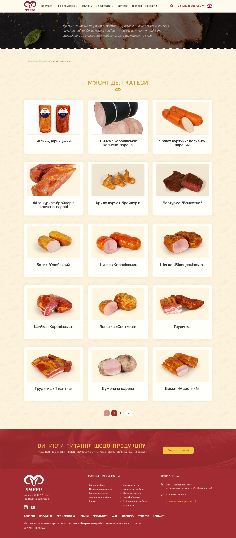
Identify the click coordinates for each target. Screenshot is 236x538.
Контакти (151, 6)
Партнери (122, 6)
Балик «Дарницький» (53, 141)
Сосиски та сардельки (100, 489)
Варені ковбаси (97, 485)
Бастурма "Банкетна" (182, 203)
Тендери (137, 6)
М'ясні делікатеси (132, 493)
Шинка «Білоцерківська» (182, 265)
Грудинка (182, 327)
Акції (115, 516)
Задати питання (178, 450)
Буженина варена (118, 389)
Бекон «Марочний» (182, 389)
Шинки (92, 501)
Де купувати (103, 6)
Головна (29, 516)
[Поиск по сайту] (172, 6)
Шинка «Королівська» (118, 265)
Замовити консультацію (181, 501)
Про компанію (66, 6)
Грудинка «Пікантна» (53, 389)
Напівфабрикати (131, 497)
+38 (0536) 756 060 (189, 6)
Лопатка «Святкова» (118, 327)
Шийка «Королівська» (54, 327)
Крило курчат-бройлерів (118, 203)
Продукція (45, 6)
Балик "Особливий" (53, 265)
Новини (85, 6)
